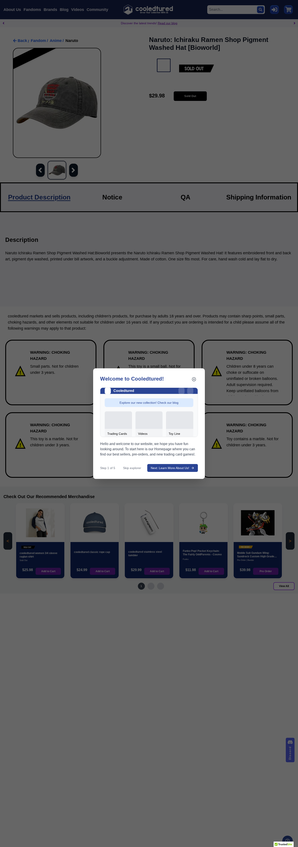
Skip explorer (132, 468)
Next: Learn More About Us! (170, 468)
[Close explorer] (194, 379)
